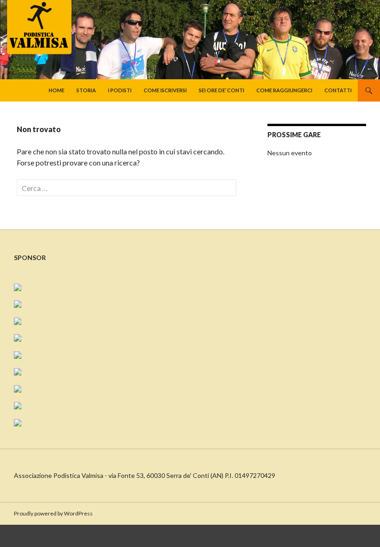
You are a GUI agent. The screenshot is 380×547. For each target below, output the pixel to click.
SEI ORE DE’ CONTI (221, 90)
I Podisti (120, 90)
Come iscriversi (165, 90)
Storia (86, 90)
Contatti (338, 90)
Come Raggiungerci (284, 90)
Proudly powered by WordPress (53, 513)
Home (56, 90)
